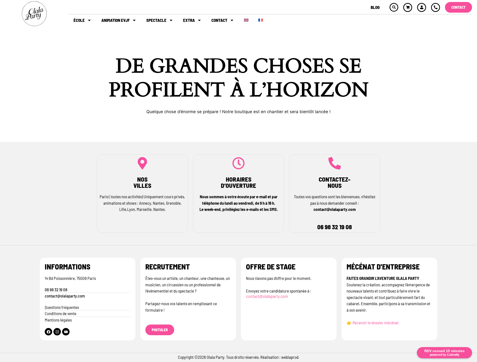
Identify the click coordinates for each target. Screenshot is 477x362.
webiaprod (289, 357)
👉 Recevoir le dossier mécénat (373, 322)
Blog (375, 7)
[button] (394, 7)
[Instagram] (57, 331)
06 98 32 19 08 (334, 226)
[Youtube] (66, 331)
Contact (219, 20)
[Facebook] (48, 331)
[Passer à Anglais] (246, 20)
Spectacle (156, 20)
